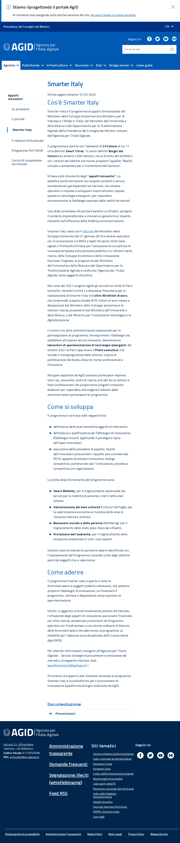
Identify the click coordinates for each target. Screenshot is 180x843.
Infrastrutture (57, 65)
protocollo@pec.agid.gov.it (24, 757)
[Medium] (174, 39)
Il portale (18, 119)
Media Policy (94, 834)
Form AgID (98, 817)
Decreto (88, 231)
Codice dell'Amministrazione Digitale (113, 774)
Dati (99, 65)
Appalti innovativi (103, 802)
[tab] (90, 713)
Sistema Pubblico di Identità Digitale (113, 754)
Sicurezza (82, 65)
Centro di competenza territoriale (27, 162)
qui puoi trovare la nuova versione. (113, 15)
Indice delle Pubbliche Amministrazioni (104, 795)
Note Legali (115, 834)
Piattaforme (31, 65)
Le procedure (20, 109)
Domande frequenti (68, 764)
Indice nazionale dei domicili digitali (112, 759)
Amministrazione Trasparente (63, 834)
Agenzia (9, 65)
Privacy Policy (136, 834)
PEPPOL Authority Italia (106, 812)
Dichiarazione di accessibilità (22, 834)
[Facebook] (149, 39)
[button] (173, 7)
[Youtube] (165, 39)
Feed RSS (58, 793)
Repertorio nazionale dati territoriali (113, 789)
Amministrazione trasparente (66, 749)
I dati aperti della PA (104, 784)
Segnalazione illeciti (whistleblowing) (69, 779)
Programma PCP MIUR (27, 150)
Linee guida (144, 65)
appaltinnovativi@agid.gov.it (66, 665)
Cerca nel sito (133, 49)
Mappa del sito (159, 834)
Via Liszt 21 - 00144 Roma (18, 744)
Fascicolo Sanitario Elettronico (110, 807)
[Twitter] (157, 39)
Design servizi (119, 65)
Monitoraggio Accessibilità (108, 779)
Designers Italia (102, 769)
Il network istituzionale (28, 140)
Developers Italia (102, 764)
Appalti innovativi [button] (15, 97)
